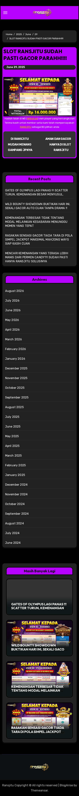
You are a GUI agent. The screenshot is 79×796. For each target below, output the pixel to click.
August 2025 (14, 407)
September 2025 (17, 397)
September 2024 (17, 513)
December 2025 (16, 368)
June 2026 (13, 310)
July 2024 (12, 533)
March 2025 (13, 455)
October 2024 (15, 504)
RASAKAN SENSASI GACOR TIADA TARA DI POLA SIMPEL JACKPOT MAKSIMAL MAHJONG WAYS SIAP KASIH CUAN (39, 239)
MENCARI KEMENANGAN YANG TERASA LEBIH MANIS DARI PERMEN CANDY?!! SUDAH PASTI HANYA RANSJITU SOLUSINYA (36, 257)
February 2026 (15, 349)
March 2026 (13, 339)
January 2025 (15, 475)
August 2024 (14, 523)
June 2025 (13, 426)
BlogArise (66, 785)
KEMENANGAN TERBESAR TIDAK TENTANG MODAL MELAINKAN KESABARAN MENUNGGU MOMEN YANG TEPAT (36, 222)
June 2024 (13, 542)
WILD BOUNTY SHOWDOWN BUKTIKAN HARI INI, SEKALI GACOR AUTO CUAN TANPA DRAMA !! (39, 649)
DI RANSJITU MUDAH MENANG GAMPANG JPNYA (20, 144)
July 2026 (12, 300)
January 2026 (15, 358)
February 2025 (15, 465)
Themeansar (39, 790)
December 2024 (16, 484)
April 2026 (12, 329)
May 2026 (12, 320)
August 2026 (14, 291)
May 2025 (12, 436)
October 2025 (14, 388)
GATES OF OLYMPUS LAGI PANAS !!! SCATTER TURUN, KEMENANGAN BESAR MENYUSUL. (39, 608)
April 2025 (12, 446)
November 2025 (16, 378)
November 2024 (16, 494)
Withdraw (32, 118)
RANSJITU (25, 127)
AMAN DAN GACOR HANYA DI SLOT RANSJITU (58, 144)
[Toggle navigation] (5, 12)
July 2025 (12, 417)
